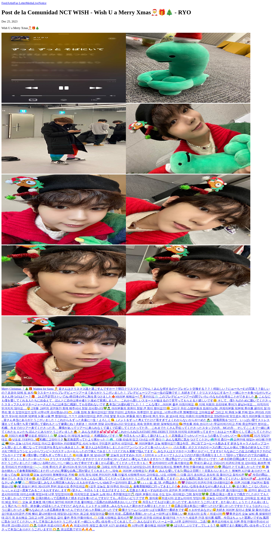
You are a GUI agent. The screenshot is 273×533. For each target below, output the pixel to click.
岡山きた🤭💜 (175, 482)
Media (29, 3)
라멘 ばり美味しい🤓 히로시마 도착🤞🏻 (184, 513)
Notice (42, 3)
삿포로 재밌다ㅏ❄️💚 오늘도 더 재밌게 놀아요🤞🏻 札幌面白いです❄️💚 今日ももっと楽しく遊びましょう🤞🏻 (100, 435)
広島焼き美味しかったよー (141, 513)
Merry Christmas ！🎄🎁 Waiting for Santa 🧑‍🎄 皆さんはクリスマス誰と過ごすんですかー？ (59, 388)
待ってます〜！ (207, 431)
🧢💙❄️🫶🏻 (21, 482)
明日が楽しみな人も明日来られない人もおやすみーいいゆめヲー (72, 482)
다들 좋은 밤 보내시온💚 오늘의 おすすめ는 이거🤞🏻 (111, 455)
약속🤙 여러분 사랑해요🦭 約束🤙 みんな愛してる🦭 (148, 470)
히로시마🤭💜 (219, 513)
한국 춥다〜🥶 (223, 439)
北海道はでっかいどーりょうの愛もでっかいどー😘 (206, 435)
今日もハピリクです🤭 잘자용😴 (140, 498)
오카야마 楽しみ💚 (127, 482)
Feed (4, 3)
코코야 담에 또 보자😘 (22, 392)
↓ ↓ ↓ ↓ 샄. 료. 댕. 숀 (153, 482)
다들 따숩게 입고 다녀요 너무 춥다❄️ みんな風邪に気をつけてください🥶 (165, 439)
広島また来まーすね (142, 490)
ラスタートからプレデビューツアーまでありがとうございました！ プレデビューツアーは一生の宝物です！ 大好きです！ (118, 392)
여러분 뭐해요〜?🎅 (129, 396)
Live (36, 3)
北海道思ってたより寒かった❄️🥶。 (91, 439)
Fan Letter (20, 3)
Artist (10, 3)
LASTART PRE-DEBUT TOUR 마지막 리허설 (167, 431)
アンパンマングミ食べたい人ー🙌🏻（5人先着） (157, 447)
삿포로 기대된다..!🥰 (26, 439)
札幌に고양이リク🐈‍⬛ (53, 439)
